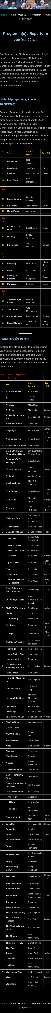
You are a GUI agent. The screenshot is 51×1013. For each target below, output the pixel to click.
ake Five (11, 877)
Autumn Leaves (13, 439)
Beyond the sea (13, 469)
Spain (8, 834)
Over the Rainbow (14, 792)
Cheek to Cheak (13, 545)
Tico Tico (10, 948)
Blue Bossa (11, 491)
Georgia (9, 634)
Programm (35, 15)
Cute (8, 569)
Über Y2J (22, 15)
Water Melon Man (14, 972)
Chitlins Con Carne (15, 551)
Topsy (9, 953)
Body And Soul (13, 518)
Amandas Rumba (14, 424)
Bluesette (10, 508)
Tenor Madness (13, 907)
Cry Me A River (13, 563)
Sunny (9, 861)
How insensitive (13, 659)
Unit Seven (11, 965)
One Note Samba (14, 770)
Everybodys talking (15, 600)
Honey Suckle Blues (15, 654)
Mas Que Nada (13, 734)
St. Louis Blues (13, 839)
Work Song (11, 984)
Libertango (11, 712)
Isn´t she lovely (13, 688)
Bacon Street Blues (16, 454)
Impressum (26, 19)
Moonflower (11, 756)
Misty (8, 746)
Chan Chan (11, 539)
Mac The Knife (12, 722)
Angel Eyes (11, 430)
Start (13, 15)
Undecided (11, 958)
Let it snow (11, 706)
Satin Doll (10, 824)
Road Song (11, 809)
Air (7, 398)
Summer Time (12, 855)
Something (11, 829)
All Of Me (10, 410)
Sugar (9, 846)
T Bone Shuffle (13, 889)
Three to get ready (14, 943)
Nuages (9, 763)
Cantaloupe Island (14, 532)
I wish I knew (12, 673)
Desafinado (11, 574)
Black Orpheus (13, 483)
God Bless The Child (15, 642)
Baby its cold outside (16, 446)
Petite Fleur (11, 797)
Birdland (10, 476)
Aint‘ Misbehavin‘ (14, 391)
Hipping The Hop (14, 649)
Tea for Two (11, 895)
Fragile (9, 613)
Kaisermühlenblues (15, 698)
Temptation (11, 902)
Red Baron (11, 802)
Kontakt (47, 15)
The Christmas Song (15, 913)
